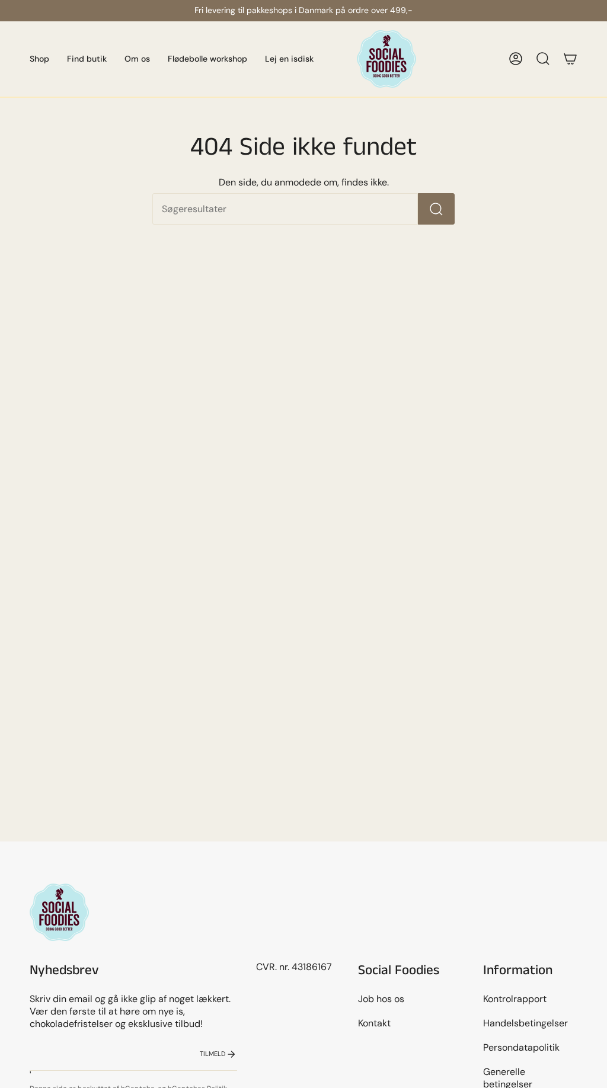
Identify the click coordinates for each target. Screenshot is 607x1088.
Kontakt (374, 1023)
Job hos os (381, 999)
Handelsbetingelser (525, 1023)
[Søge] (436, 209)
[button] (39, 59)
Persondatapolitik (521, 1047)
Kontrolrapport (515, 999)
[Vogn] (570, 59)
